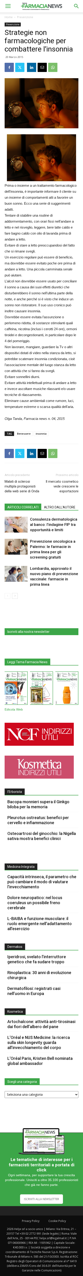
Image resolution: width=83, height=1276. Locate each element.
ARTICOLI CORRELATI (23, 507)
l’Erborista (14, 792)
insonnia (41, 433)
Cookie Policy (57, 1221)
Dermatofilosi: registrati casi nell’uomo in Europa (33, 991)
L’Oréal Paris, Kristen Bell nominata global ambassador (40, 1061)
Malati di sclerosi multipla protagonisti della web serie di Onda (22, 486)
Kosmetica (15, 1011)
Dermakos (14, 947)
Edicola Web (14, 709)
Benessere (24, 433)
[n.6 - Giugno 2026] (66, 689)
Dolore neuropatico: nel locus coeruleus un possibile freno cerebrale (34, 902)
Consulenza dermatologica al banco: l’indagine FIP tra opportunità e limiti (53, 524)
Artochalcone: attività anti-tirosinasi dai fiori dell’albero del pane (41, 1024)
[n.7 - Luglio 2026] (41, 689)
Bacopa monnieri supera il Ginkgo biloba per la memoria (38, 804)
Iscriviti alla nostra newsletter (28, 632)
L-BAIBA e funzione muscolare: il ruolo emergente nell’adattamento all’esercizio (39, 923)
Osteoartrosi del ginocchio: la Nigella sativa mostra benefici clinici (41, 836)
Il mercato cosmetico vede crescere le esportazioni (62, 486)
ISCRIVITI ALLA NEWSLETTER (41, 1199)
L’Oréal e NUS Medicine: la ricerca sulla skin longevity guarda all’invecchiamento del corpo (38, 1042)
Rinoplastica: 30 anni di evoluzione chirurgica (39, 975)
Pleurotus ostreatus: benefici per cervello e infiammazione (38, 820)
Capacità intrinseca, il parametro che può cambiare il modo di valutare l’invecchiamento (41, 881)
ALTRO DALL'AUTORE (59, 507)
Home (9, 17)
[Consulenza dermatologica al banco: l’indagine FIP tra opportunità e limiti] (16, 525)
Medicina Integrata (21, 867)
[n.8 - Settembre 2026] (16, 689)
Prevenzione (25, 17)
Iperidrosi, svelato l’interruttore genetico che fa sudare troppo (36, 959)
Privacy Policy (30, 1221)
